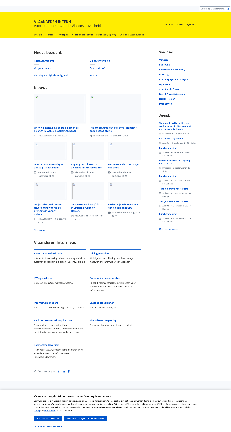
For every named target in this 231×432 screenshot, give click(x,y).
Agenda (190, 24)
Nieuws (180, 24)
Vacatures (168, 24)
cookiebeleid (49, 410)
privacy (37, 410)
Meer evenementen (168, 229)
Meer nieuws (40, 230)
